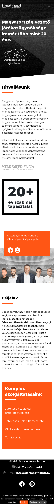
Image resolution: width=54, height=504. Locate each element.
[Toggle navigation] (49, 6)
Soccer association (32, 461)
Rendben (24, 502)
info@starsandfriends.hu (33, 472)
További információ (38, 502)
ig (17, 250)
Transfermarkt (32, 467)
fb (10, 250)
